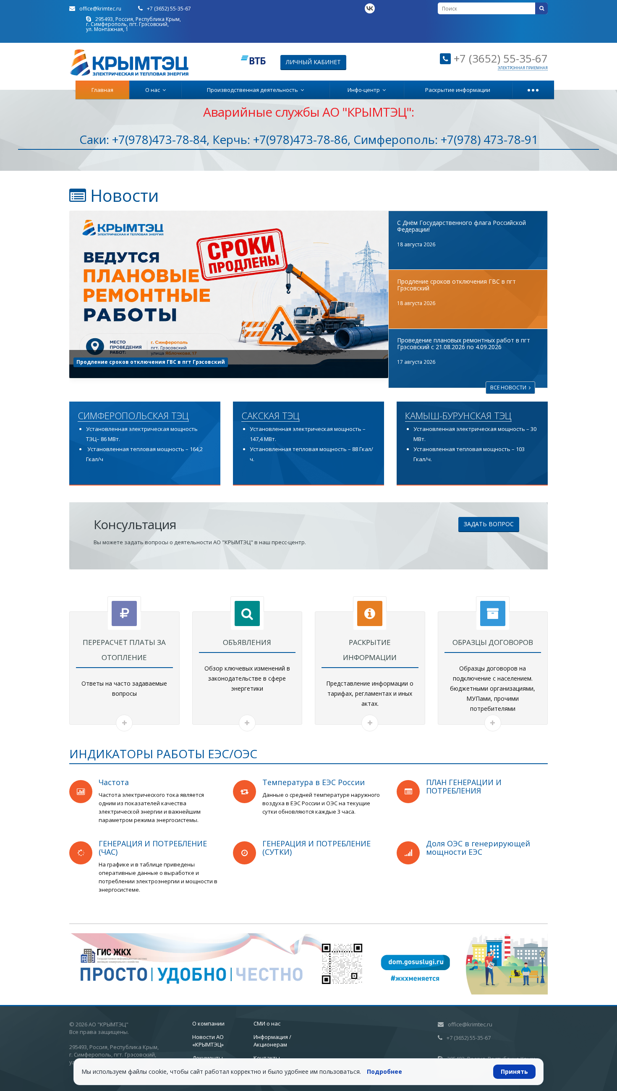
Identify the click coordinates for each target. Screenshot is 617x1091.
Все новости (509, 387)
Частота (114, 782)
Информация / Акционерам (272, 1040)
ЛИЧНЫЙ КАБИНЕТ (313, 62)
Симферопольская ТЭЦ (133, 416)
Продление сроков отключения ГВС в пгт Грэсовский (456, 284)
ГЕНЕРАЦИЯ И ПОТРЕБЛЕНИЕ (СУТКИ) (316, 847)
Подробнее (384, 1071)
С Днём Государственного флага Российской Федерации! (461, 226)
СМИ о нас (267, 1023)
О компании (208, 1023)
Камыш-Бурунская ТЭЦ (458, 416)
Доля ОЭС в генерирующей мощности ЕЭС (478, 847)
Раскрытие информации (457, 90)
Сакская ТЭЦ (270, 416)
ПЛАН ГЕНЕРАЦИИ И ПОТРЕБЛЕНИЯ (464, 786)
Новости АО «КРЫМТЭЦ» (208, 1040)
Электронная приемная (523, 67)
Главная (102, 90)
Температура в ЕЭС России (313, 782)
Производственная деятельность (254, 90)
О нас (153, 90)
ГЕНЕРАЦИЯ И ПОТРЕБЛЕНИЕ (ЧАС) (153, 847)
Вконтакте (370, 8)
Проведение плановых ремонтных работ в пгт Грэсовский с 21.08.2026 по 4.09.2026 (190, 361)
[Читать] (124, 723)
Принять (514, 1071)
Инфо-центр (365, 90)
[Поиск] (541, 8)
